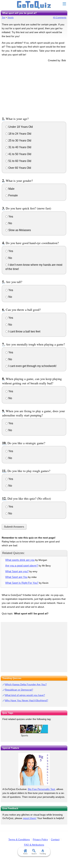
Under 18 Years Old (20, 126)
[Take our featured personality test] (34, 769)
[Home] (34, 5)
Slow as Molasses (19, 230)
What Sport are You (16, 576)
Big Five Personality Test (41, 789)
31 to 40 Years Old (19, 147)
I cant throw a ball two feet (24, 331)
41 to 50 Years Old (19, 154)
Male (11, 188)
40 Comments (59, 17)
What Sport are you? (17, 571)
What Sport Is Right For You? (21, 582)
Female (13, 195)
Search (34, 854)
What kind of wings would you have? (25, 695)
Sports (10, 17)
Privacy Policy (40, 839)
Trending (43, 854)
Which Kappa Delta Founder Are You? (26, 684)
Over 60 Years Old (19, 167)
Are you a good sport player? (21, 565)
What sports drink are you (20, 559)
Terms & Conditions (19, 839)
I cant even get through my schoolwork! (32, 365)
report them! (29, 818)
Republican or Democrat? (19, 689)
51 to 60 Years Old (19, 160)
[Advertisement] (34, 89)
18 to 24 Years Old (19, 133)
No (10, 223)
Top (3, 17)
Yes (10, 216)
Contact (55, 839)
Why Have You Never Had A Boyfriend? (26, 700)
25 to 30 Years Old (19, 140)
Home (25, 854)
